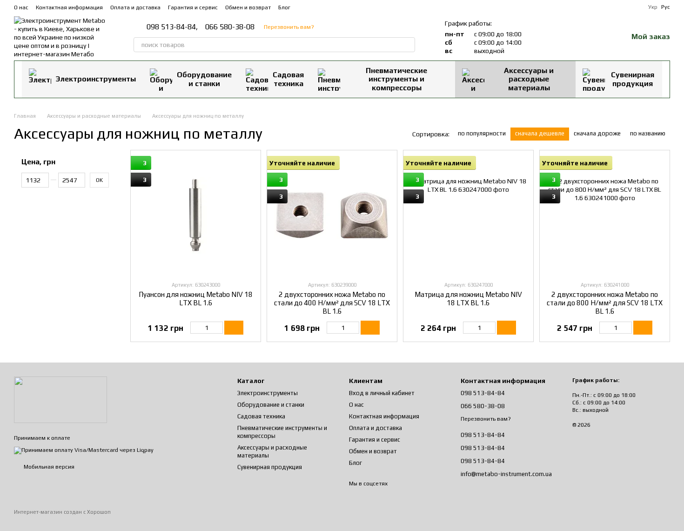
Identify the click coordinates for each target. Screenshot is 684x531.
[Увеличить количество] (218, 327)
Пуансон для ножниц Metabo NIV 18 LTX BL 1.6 (196, 298)
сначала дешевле (539, 133)
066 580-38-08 (230, 27)
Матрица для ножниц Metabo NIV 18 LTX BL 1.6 (468, 298)
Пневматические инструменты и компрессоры (396, 79)
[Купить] (233, 328)
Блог (284, 7)
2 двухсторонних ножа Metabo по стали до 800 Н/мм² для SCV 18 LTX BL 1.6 (605, 302)
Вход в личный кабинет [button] (382, 393)
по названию (647, 133)
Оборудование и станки (204, 78)
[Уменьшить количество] (195, 327)
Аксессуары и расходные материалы (529, 79)
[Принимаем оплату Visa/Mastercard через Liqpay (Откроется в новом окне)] (84, 450)
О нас (21, 7)
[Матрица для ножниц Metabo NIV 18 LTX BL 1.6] (468, 215)
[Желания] (596, 37)
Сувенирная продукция (632, 78)
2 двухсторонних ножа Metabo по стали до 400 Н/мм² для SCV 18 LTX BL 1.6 (332, 302)
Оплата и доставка (135, 7)
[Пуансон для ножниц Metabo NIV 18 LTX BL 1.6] (196, 215)
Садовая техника (288, 78)
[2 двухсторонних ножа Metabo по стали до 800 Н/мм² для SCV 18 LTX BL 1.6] (605, 215)
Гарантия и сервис (193, 7)
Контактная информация (69, 7)
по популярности (482, 133)
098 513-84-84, (172, 27)
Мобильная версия (48, 467)
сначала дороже (597, 133)
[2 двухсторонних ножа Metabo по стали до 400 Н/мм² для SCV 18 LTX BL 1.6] (332, 215)
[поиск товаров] (407, 44)
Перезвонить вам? (289, 27)
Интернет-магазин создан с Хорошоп (62, 512)
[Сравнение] (571, 37)
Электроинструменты (96, 78)
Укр (652, 7)
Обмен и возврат (248, 7)
